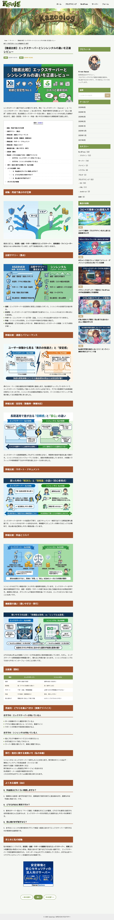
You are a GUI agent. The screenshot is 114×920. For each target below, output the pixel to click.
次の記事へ (49, 897)
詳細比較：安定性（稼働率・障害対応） (19, 138)
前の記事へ (27, 897)
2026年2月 (82, 121)
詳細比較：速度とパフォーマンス (17, 134)
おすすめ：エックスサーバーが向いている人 (25, 158)
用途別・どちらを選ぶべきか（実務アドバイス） (22, 155)
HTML (81, 187)
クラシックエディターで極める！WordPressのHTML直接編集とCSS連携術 (94, 291)
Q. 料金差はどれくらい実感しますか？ (24, 171)
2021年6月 (82, 140)
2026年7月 (82, 112)
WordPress (84, 4)
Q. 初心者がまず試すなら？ (20, 178)
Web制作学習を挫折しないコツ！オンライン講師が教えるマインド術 (94, 350)
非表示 (40, 123)
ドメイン (81, 165)
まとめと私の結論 (12, 181)
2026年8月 (82, 107)
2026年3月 (82, 116)
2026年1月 (82, 126)
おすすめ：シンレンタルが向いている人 (24, 161)
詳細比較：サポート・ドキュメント (18, 141)
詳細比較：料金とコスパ (14, 145)
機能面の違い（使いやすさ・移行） (18, 148)
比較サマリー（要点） (13, 131)
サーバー (95, 4)
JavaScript (83, 191)
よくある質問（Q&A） (13, 168)
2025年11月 (82, 135)
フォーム (105, 4)
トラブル (81, 170)
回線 (80, 197)
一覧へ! (38, 897)
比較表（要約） (11, 151)
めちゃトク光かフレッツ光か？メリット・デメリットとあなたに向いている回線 (94, 261)
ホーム (59, 4)
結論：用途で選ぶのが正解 (15, 128)
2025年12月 (82, 131)
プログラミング (71, 4)
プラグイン (83, 155)
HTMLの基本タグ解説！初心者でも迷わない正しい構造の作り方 (93, 321)
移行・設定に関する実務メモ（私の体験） (20, 165)
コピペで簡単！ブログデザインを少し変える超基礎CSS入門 (94, 232)
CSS (81, 183)
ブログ (80, 175)
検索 (107, 95)
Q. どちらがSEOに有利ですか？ (21, 174)
